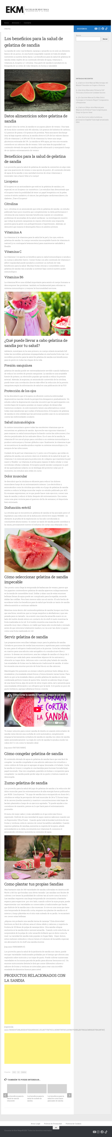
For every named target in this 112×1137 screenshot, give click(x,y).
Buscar (78, 35)
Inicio (6, 23)
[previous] (5, 1095)
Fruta (7, 29)
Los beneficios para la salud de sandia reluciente (15, 1098)
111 (18, 1072)
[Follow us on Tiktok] (106, 28)
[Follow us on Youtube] (95, 28)
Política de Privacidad (53, 1124)
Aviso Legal (35, 1124)
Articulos (15, 23)
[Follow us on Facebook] (103, 28)
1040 (14, 1072)
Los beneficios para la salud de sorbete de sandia (35, 1098)
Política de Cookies (73, 1124)
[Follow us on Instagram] (99, 28)
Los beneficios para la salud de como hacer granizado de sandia (56, 1098)
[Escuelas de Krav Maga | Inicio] (27, 10)
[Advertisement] (37, 1004)
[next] (69, 1095)
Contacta (27, 23)
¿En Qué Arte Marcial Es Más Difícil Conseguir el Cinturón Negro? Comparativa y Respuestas (92, 100)
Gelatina (23, 1072)
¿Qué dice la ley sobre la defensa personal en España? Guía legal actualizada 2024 (92, 119)
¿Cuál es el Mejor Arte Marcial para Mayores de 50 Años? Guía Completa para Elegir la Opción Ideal (91, 109)
